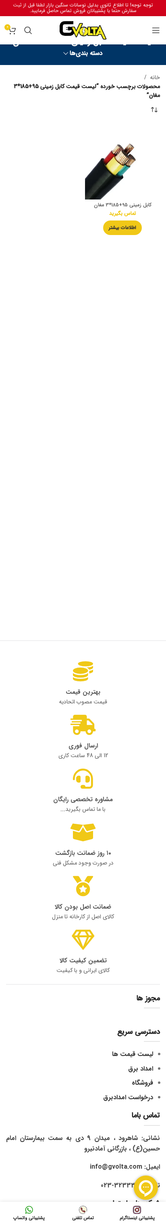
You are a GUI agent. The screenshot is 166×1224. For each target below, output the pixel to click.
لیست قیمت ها (132, 1054)
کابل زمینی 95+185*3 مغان (122, 205)
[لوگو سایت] (83, 29)
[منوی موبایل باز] (156, 30)
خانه (155, 77)
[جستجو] (28, 30)
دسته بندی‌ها (86, 53)
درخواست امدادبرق (128, 1097)
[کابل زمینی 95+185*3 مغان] (122, 161)
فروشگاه (142, 1083)
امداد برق (140, 1069)
